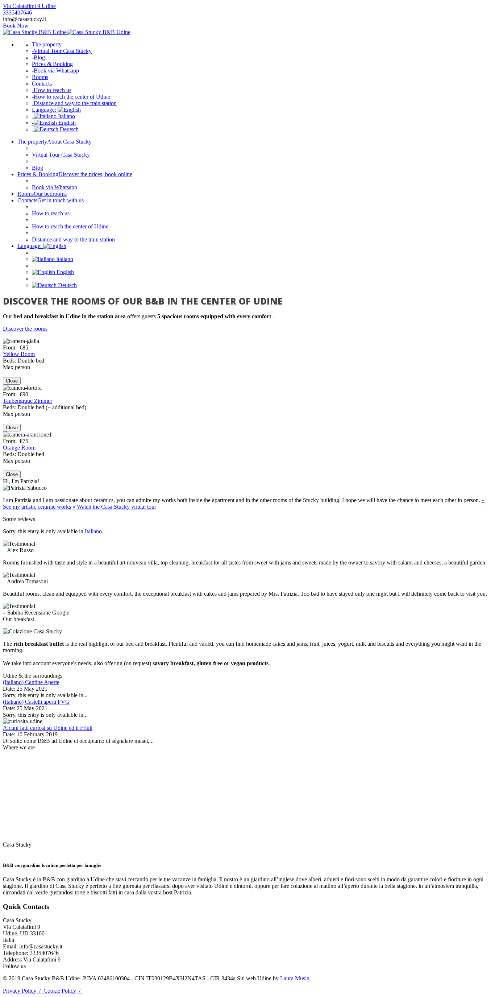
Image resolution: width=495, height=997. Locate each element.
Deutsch (67, 285)
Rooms (40, 77)
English (64, 272)
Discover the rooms (25, 329)
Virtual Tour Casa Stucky (61, 155)
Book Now (16, 25)
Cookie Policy (63, 991)
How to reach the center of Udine (70, 226)
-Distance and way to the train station (74, 103)
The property (47, 44)
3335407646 (17, 12)
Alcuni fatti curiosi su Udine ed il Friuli (47, 728)
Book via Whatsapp (54, 187)
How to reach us (51, 213)
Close (12, 381)
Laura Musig (294, 978)
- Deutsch (55, 129)
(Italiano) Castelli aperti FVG (36, 702)
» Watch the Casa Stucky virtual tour (114, 507)
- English (54, 123)
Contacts (42, 83)
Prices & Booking (52, 64)
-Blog (38, 57)
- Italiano (53, 116)
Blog (37, 168)
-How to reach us (51, 90)
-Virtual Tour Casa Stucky (62, 51)
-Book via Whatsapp (55, 70)
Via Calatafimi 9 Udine (29, 6)
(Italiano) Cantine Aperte (31, 682)
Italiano (64, 259)
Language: (45, 110)
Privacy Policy (23, 991)
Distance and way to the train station (73, 239)
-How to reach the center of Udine (71, 97)
